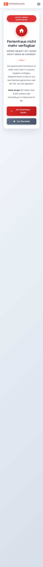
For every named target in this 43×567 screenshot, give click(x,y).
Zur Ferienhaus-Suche (23, 111)
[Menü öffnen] (38, 4)
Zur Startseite (23, 121)
